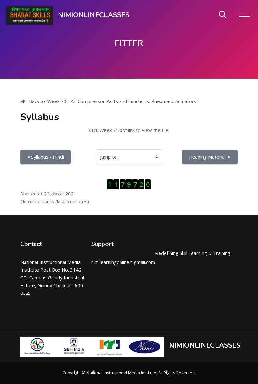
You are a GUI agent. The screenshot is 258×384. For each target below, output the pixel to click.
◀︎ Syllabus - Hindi (45, 157)
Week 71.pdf (113, 130)
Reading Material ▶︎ (210, 157)
